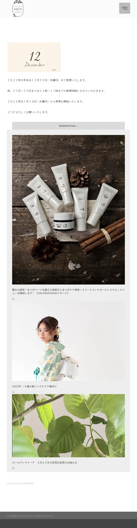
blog (16, 299)
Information (19, 299)
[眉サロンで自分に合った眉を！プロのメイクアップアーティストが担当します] (18, 8)
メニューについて (23, 299)
